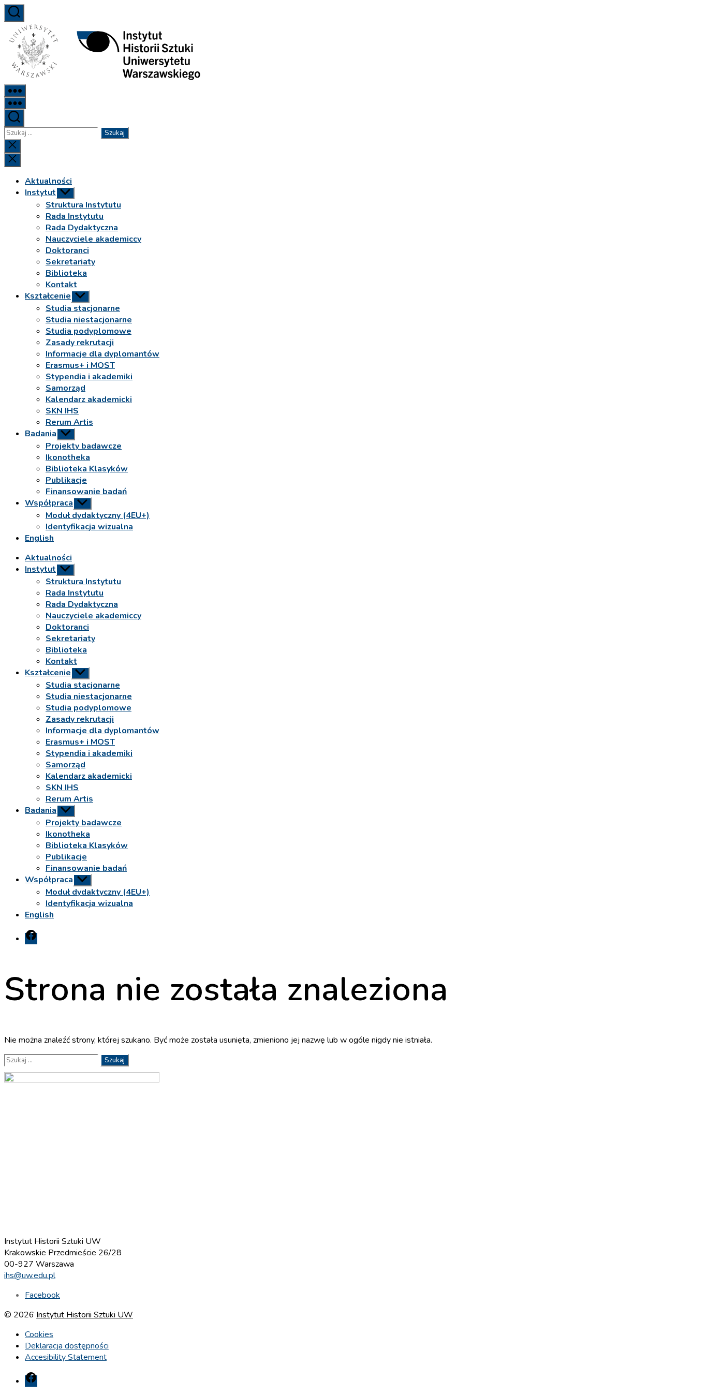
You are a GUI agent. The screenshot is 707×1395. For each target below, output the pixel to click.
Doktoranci (67, 250)
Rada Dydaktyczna (82, 227)
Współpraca (49, 503)
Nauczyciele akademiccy (93, 239)
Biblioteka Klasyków (87, 468)
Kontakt (61, 284)
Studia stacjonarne (83, 308)
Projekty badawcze (84, 446)
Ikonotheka (68, 457)
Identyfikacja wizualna (89, 526)
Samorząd (65, 388)
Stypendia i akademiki (89, 376)
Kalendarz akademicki (89, 399)
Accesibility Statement (66, 1357)
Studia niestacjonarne (89, 319)
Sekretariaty (70, 262)
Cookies (39, 1334)
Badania (40, 433)
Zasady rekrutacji (80, 342)
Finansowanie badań (86, 491)
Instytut (40, 192)
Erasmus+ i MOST (80, 365)
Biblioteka (66, 273)
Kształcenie (48, 296)
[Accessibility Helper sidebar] (694, 12)
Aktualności (48, 181)
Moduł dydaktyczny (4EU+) (98, 515)
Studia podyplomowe (88, 331)
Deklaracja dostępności (67, 1346)
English (39, 538)
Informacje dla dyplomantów (102, 354)
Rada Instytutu (75, 216)
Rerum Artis (69, 422)
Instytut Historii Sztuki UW (84, 1314)
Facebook (42, 1295)
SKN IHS (62, 411)
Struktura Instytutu (83, 205)
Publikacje (66, 480)
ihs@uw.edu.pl (29, 1275)
